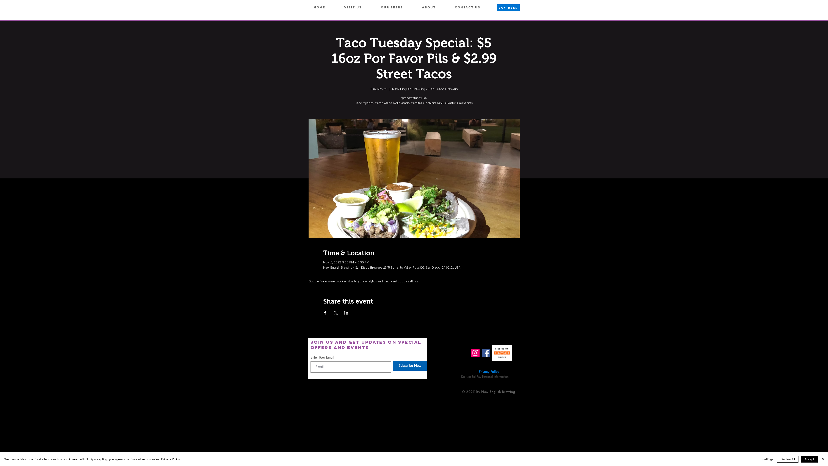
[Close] (822, 459)
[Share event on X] (336, 313)
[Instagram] (475, 353)
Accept (809, 459)
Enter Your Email (322, 357)
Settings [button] (767, 459)
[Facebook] (486, 353)
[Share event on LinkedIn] (346, 313)
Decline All (788, 459)
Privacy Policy (170, 459)
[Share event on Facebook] (325, 313)
